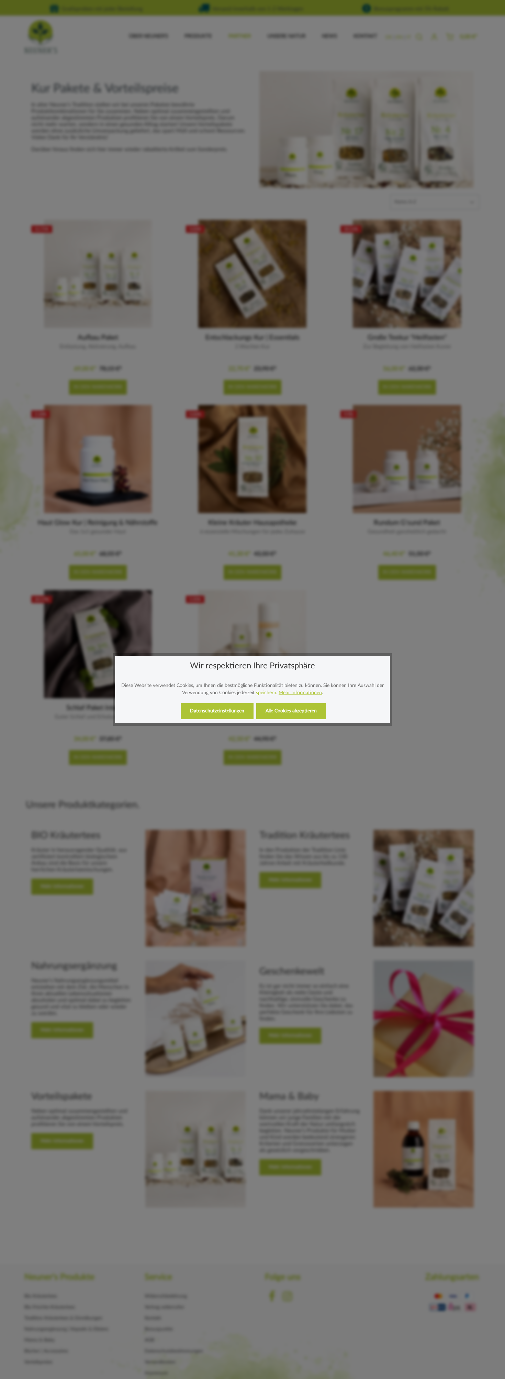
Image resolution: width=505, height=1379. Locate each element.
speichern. (266, 692)
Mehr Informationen (300, 692)
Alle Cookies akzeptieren (291, 711)
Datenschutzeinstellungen (217, 711)
